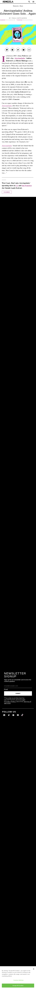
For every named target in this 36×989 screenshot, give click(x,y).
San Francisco (27, 185)
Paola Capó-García (19, 18)
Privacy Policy (10, 702)
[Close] (33, 969)
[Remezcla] (8, 1)
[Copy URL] (29, 50)
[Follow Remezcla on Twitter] (9, 714)
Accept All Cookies (18, 985)
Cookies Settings (18, 980)
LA (17, 185)
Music (21, 6)
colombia (7, 192)
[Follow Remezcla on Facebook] (4, 714)
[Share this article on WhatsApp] (7, 50)
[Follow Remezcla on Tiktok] (22, 714)
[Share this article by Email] (23, 50)
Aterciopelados (7, 105)
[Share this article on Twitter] (18, 50)
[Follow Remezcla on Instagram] (13, 714)
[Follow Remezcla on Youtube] (18, 714)
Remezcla (15, 6)
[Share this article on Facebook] (12, 50)
